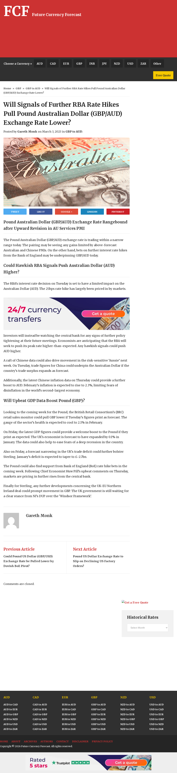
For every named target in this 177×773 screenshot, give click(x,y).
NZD (117, 63)
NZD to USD (127, 724)
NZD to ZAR (127, 729)
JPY (104, 63)
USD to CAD (157, 709)
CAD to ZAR (40, 729)
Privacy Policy (102, 741)
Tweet (15, 211)
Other (157, 63)
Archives (30, 741)
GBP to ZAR (98, 729)
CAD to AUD (40, 704)
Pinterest (118, 211)
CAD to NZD (40, 719)
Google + (66, 211)
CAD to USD (40, 724)
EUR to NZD (69, 719)
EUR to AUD (69, 704)
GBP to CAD (98, 709)
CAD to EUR (40, 709)
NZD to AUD (127, 704)
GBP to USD (98, 724)
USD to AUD (157, 704)
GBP (79, 63)
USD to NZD (157, 724)
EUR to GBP (69, 714)
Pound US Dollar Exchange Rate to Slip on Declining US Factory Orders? (98, 557)
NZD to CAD (127, 709)
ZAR (143, 63)
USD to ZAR (156, 729)
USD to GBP (157, 719)
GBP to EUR (98, 714)
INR (92, 63)
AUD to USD (10, 724)
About (15, 741)
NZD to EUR (127, 714)
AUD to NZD (10, 719)
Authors (46, 741)
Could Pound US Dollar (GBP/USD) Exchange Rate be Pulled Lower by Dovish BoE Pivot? (28, 557)
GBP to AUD (33, 88)
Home (7, 88)
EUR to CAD (69, 709)
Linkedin (92, 211)
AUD (40, 63)
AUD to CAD (10, 704)
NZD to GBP (127, 719)
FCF (16, 11)
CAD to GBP (40, 714)
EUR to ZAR (69, 729)
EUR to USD (69, 724)
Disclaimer (80, 741)
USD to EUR (156, 714)
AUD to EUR (10, 709)
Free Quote (163, 75)
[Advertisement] (137, 29)
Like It (41, 211)
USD (130, 63)
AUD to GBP (10, 714)
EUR (66, 63)
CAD (53, 63)
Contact (62, 741)
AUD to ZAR (10, 729)
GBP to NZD (98, 719)
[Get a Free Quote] (135, 602)
